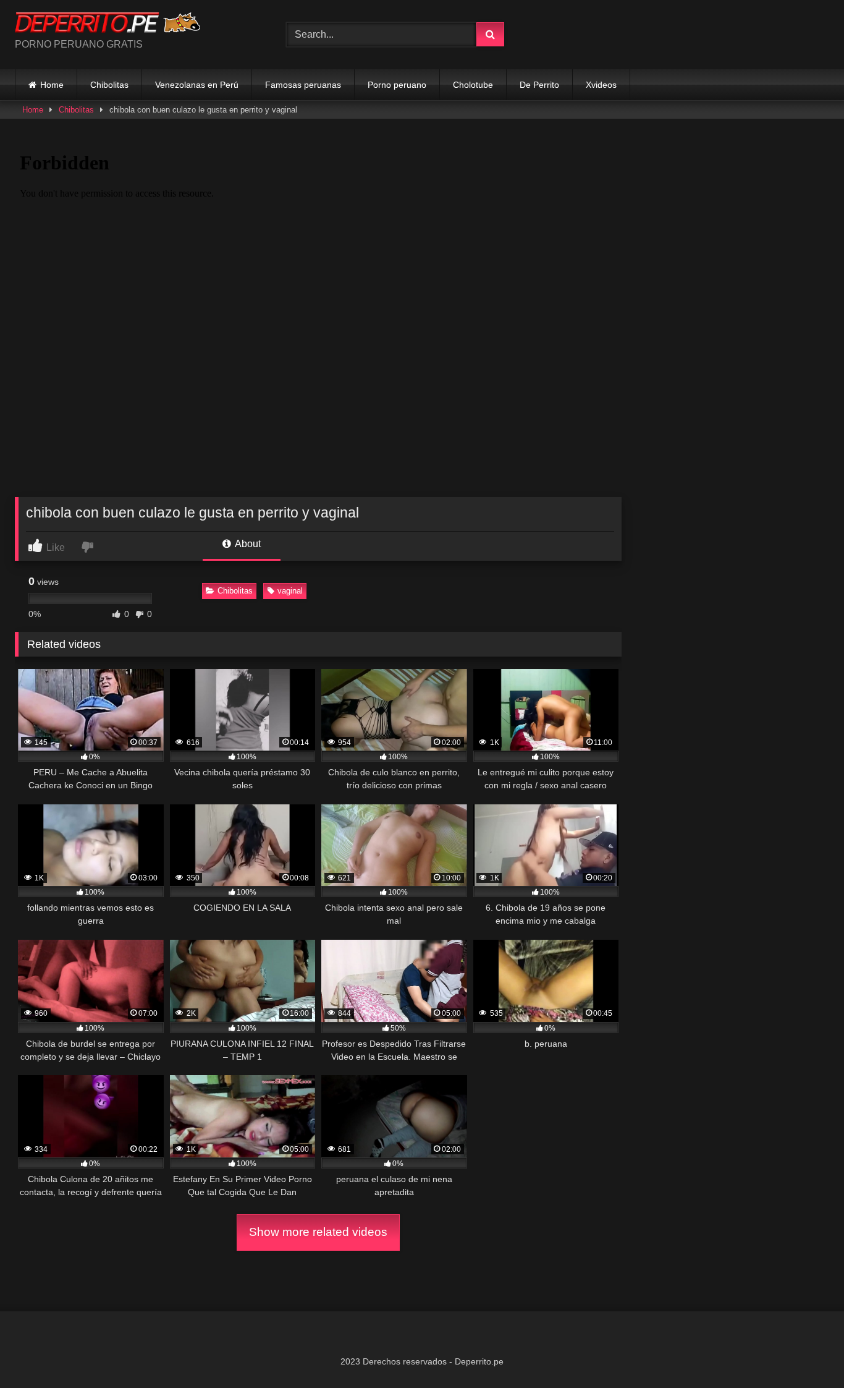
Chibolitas (109, 85)
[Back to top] (805, 1351)
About (247, 544)
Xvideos (601, 85)
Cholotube (473, 85)
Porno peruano (397, 85)
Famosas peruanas (303, 85)
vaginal (290, 590)
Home (52, 85)
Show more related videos (318, 1231)
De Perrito (539, 85)
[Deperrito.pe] (107, 24)
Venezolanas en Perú (196, 85)
